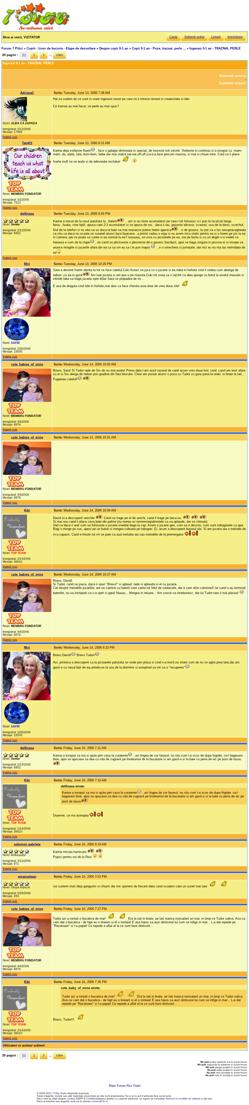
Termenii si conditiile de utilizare (182, 1098)
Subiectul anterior (232, 76)
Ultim (59, 55)
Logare (216, 36)
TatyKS (27, 143)
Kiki (27, 510)
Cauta (173, 36)
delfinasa (27, 213)
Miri (27, 264)
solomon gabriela (27, 844)
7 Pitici (56, 1093)
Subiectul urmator (232, 83)
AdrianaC (27, 93)
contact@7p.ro (99, 1101)
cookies (71, 1098)
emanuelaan (27, 876)
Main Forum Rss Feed (124, 1086)
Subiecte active (194, 36)
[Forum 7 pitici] (35, 29)
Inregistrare (235, 36)
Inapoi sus (10, 137)
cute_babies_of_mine (27, 364)
